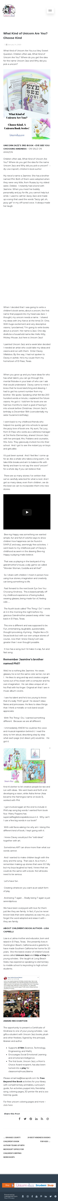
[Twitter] (25, 1119)
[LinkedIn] (36, 1119)
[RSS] (42, 1119)
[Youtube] (36, 1196)
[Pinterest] (31, 1119)
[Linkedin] (45, 1196)
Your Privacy (9, 1198)
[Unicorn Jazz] (9, 10)
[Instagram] (27, 1196)
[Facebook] (19, 1119)
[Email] (47, 1119)
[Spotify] (55, 1196)
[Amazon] (22, 1196)
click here (8, 1105)
